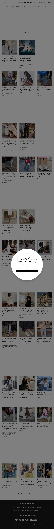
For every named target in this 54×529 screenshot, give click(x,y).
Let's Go (27, 271)
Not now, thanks (26, 273)
